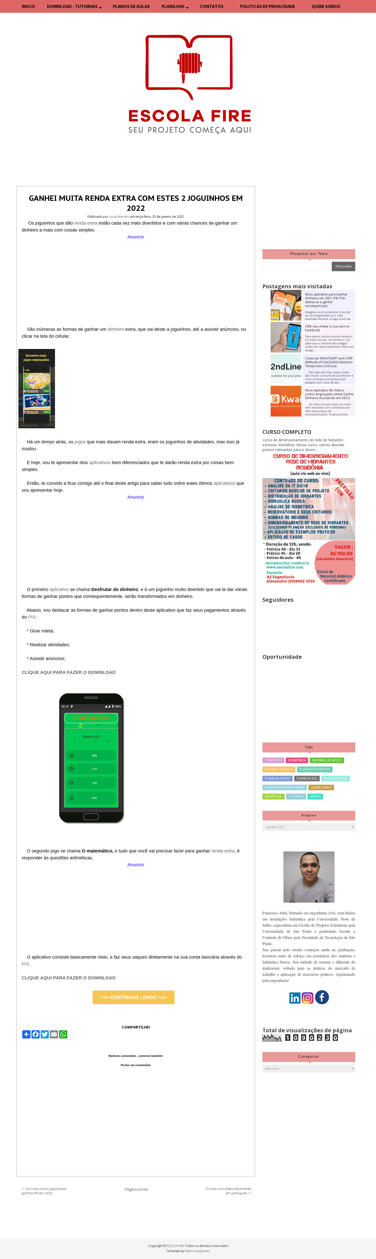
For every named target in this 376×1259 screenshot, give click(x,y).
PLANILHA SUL (307, 778)
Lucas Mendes (119, 216)
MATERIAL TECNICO (279, 769)
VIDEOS (315, 796)
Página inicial (136, 1189)
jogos (81, 441)
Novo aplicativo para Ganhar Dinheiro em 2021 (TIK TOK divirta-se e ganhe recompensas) (326, 300)
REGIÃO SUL (273, 796)
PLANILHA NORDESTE (315, 769)
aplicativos (100, 462)
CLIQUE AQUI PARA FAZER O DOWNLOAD (69, 672)
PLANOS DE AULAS (131, 6)
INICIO (28, 6)
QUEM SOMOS (326, 6)
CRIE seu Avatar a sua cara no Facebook (327, 328)
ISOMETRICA (297, 760)
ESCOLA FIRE (176, 1246)
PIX (32, 617)
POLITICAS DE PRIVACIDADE (267, 6)
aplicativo (60, 589)
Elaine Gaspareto (197, 1251)
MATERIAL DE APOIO (326, 760)
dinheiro (116, 329)
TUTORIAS (296, 796)
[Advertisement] (136, 276)
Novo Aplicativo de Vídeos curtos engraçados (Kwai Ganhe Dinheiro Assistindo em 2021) (329, 394)
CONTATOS (211, 6)
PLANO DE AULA (335, 778)
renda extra (85, 223)
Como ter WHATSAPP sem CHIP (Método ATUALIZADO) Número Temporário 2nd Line (329, 362)
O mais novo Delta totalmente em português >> (228, 1191)
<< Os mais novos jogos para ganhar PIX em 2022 (44, 1191)
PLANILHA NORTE (277, 778)
